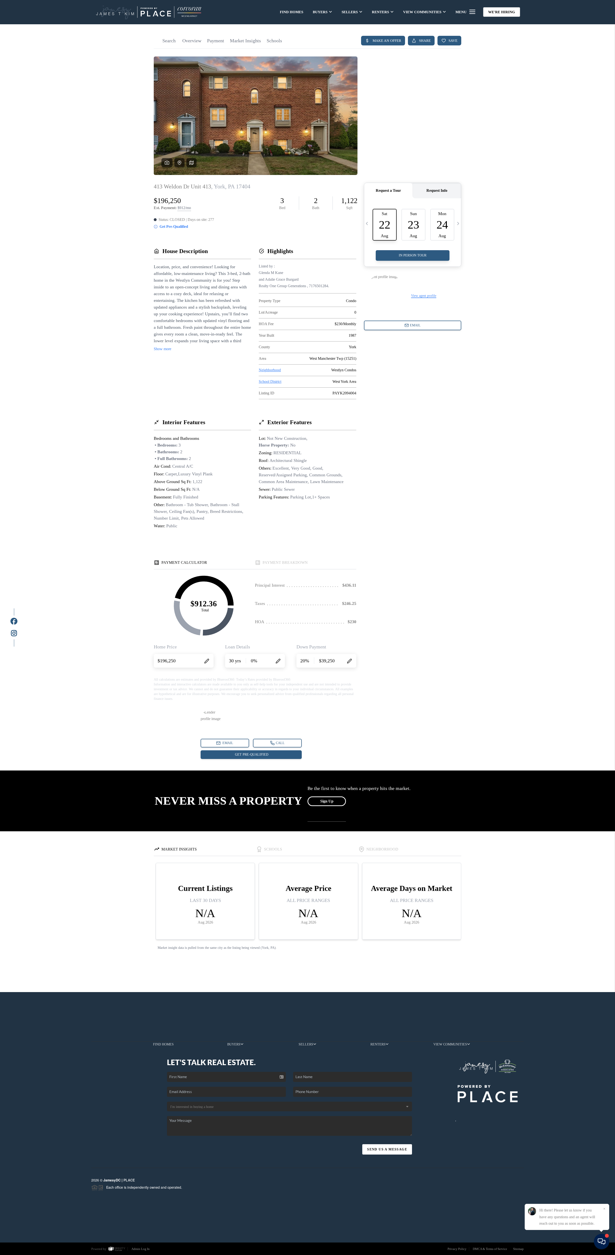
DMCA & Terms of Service (490, 1249)
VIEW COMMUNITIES (422, 12)
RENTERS (380, 12)
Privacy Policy (457, 1249)
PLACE (129, 1180)
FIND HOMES (291, 12)
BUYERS (320, 12)
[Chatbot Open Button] (601, 1241)
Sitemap (518, 1249)
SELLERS (350, 12)
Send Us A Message (387, 1149)
